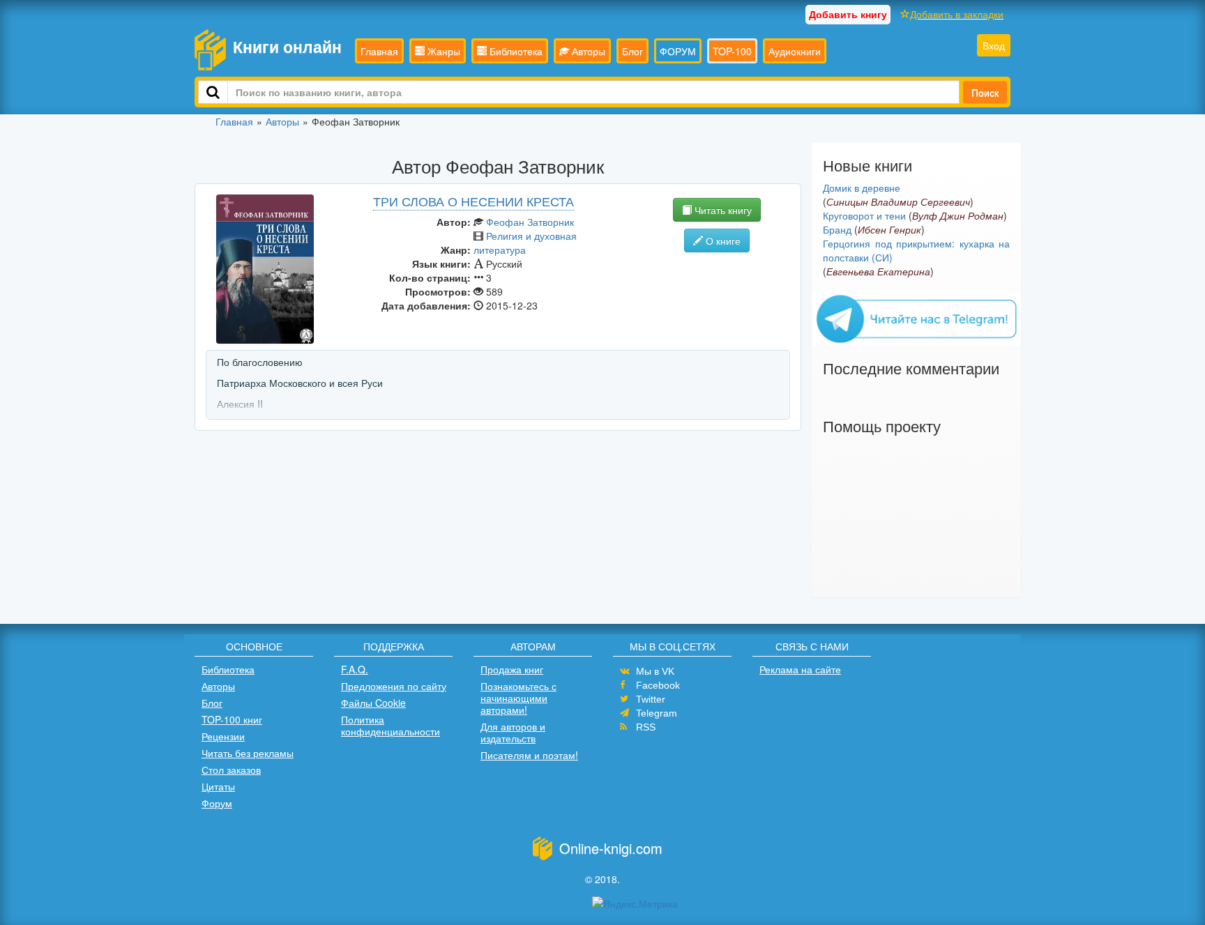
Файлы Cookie (373, 703)
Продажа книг (511, 669)
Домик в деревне (861, 187)
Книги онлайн (287, 46)
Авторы (587, 51)
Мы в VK (655, 671)
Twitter (650, 699)
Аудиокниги (794, 51)
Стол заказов (231, 770)
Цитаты (218, 786)
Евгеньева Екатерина (878, 271)
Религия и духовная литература (525, 243)
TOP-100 (732, 51)
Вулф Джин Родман (957, 215)
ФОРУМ (678, 51)
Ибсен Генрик (889, 229)
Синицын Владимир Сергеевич (898, 201)
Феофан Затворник (530, 222)
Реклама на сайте (800, 669)
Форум (217, 803)
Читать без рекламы (248, 753)
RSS (645, 727)
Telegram (656, 713)
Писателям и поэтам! (529, 755)
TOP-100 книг (232, 719)
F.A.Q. (354, 669)
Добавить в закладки (956, 14)
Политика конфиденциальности (390, 725)
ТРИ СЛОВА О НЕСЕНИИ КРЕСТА (473, 201)
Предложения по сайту (393, 686)
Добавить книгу (848, 14)
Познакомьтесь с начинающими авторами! (518, 698)
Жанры (442, 51)
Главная (379, 51)
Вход (994, 45)
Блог (632, 51)
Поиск (985, 92)
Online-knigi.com (610, 848)
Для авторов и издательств (512, 732)
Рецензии (223, 736)
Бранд (837, 229)
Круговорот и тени (864, 215)
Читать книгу (722, 210)
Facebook (658, 685)
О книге (722, 240)
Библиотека (515, 51)
